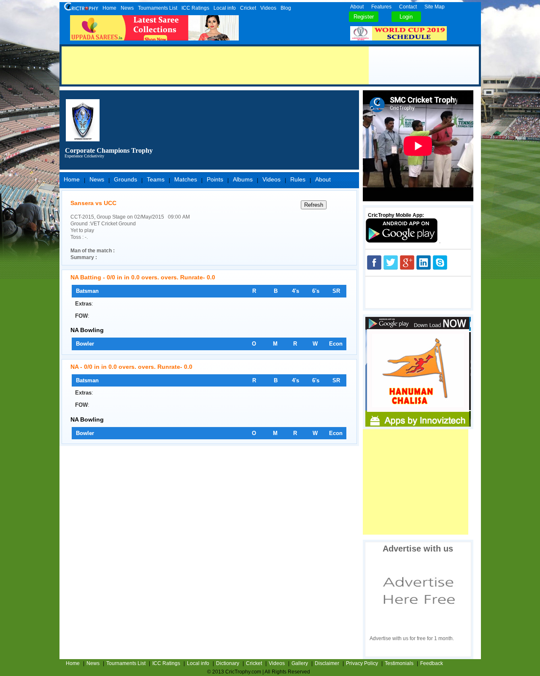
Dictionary (227, 663)
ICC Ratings (195, 8)
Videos (268, 8)
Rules (297, 179)
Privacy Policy (362, 663)
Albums (243, 179)
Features (381, 7)
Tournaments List (157, 8)
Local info (224, 8)
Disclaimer (327, 663)
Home (109, 8)
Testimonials (399, 663)
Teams (156, 179)
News (127, 8)
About (357, 7)
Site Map (434, 7)
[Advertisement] (215, 65)
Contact (408, 7)
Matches (185, 179)
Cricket (248, 8)
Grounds (125, 179)
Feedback (431, 663)
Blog (286, 8)
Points (215, 179)
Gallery (300, 663)
